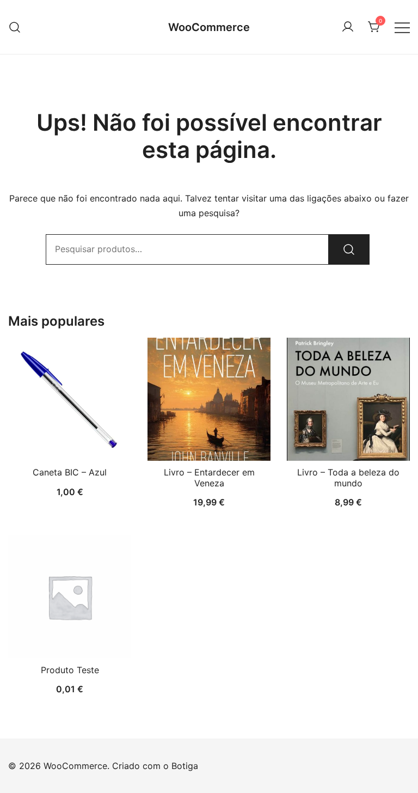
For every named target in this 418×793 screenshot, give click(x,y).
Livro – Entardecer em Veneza (209, 477)
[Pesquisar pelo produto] (349, 249)
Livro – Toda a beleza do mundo (348, 477)
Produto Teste (70, 669)
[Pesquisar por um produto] (15, 27)
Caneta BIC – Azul (70, 472)
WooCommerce (209, 27)
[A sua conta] (347, 27)
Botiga (184, 765)
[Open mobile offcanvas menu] (402, 27)
